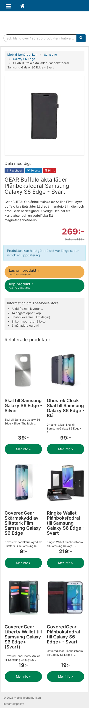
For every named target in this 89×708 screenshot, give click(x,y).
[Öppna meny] (8, 5)
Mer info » (23, 449)
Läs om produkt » (24, 272)
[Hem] (22, 5)
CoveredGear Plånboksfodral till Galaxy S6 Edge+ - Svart (63, 634)
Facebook (16, 170)
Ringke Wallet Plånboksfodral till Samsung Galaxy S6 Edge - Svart (65, 523)
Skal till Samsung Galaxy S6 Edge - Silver (23, 405)
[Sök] (81, 38)
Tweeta (35, 170)
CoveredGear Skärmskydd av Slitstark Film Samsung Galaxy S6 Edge (23, 523)
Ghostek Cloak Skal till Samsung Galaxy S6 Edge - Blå (65, 408)
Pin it (51, 170)
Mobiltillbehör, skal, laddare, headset (44, 21)
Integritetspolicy (13, 703)
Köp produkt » (21, 285)
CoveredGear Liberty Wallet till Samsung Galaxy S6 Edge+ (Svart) (23, 637)
